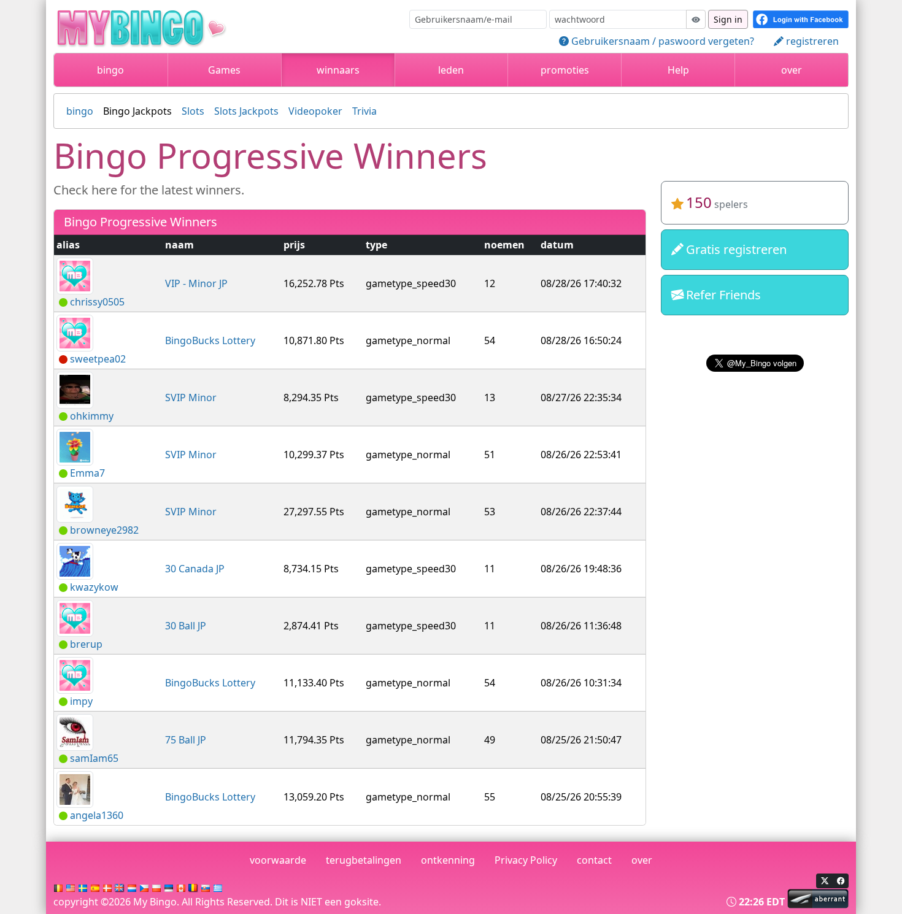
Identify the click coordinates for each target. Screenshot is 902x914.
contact (594, 860)
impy (81, 701)
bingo (110, 70)
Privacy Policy (526, 860)
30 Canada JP (195, 568)
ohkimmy (92, 416)
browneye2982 (104, 530)
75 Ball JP (185, 740)
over (791, 70)
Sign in (728, 19)
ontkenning (448, 860)
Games (224, 70)
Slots (193, 111)
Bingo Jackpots (137, 111)
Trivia (364, 111)
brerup (86, 644)
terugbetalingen (363, 860)
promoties (565, 70)
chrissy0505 (97, 302)
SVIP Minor (191, 397)
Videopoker (315, 111)
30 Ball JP (185, 625)
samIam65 (94, 758)
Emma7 (87, 473)
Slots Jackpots (246, 111)
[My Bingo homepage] (161, 25)
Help (678, 70)
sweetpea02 (98, 359)
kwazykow (94, 587)
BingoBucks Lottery (210, 340)
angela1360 (96, 815)
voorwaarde (278, 860)
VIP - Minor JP (196, 283)
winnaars (338, 70)
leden (451, 70)
